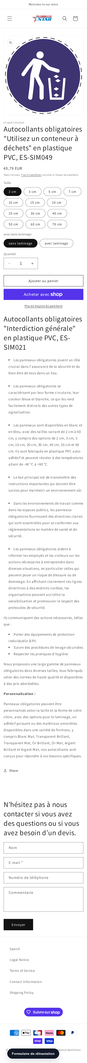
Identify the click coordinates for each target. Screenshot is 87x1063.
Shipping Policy (22, 992)
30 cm (35, 213)
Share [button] (13, 770)
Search (15, 949)
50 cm (13, 224)
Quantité (10, 254)
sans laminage (20, 243)
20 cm (57, 202)
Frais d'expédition (31, 174)
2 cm (12, 191)
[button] (9, 18)
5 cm (52, 191)
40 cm (57, 213)
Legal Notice (19, 960)
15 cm (35, 202)
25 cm (13, 213)
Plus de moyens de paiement (44, 306)
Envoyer (18, 924)
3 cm (32, 191)
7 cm (72, 191)
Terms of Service (22, 970)
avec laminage (56, 243)
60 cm (35, 224)
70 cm (57, 224)
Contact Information (26, 982)
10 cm (13, 202)
